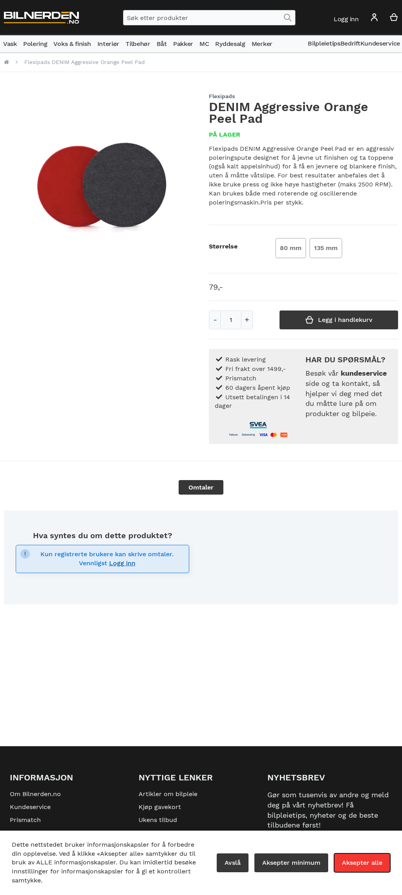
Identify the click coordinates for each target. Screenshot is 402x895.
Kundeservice (30, 807)
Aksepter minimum (291, 862)
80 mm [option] (291, 248)
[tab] (201, 487)
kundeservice (364, 373)
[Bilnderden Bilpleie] (41, 18)
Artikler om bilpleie (168, 794)
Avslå (233, 862)
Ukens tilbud (158, 820)
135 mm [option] (326, 248)
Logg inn (122, 563)
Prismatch (25, 820)
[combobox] (209, 18)
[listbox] (310, 249)
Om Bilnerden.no (35, 794)
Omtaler (201, 487)
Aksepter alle (362, 862)
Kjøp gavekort (160, 807)
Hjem (6, 62)
